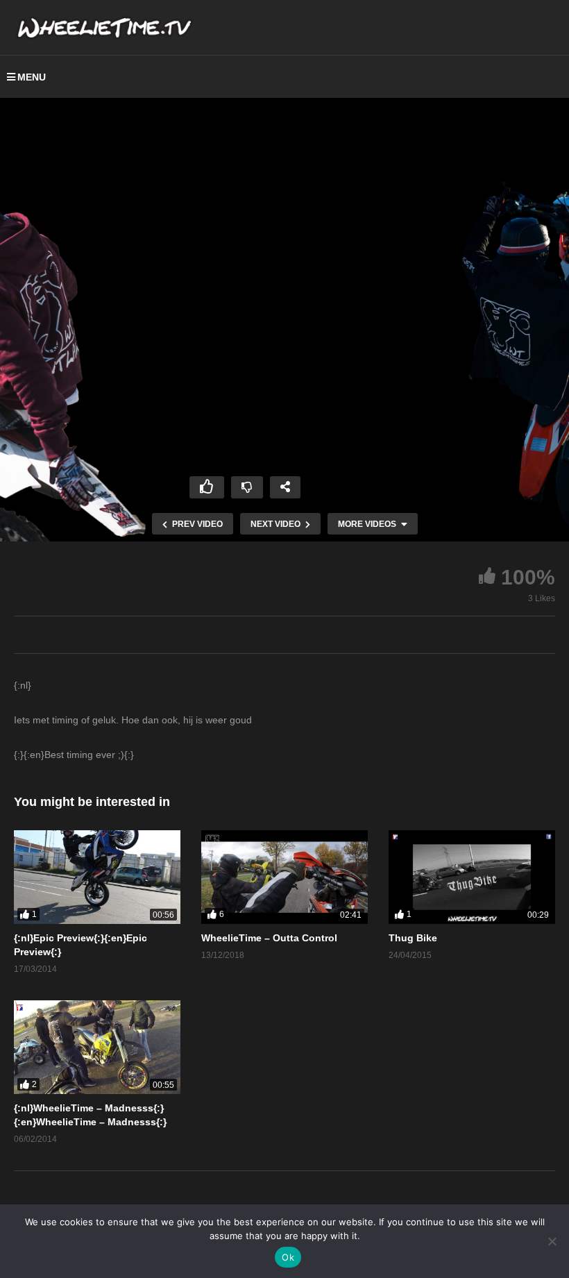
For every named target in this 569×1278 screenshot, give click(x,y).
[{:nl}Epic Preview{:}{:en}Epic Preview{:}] (97, 877)
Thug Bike (413, 937)
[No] (552, 1241)
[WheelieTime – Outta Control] (284, 877)
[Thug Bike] (472, 877)
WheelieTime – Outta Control (269, 937)
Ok (288, 1257)
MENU (31, 77)
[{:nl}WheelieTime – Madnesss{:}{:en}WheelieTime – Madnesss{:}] (97, 1047)
